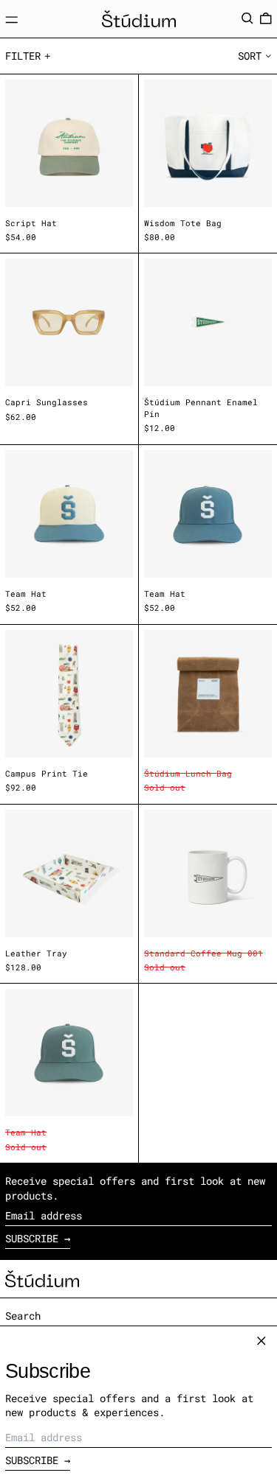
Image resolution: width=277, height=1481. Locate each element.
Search (23, 1316)
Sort (249, 56)
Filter (23, 56)
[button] (247, 18)
